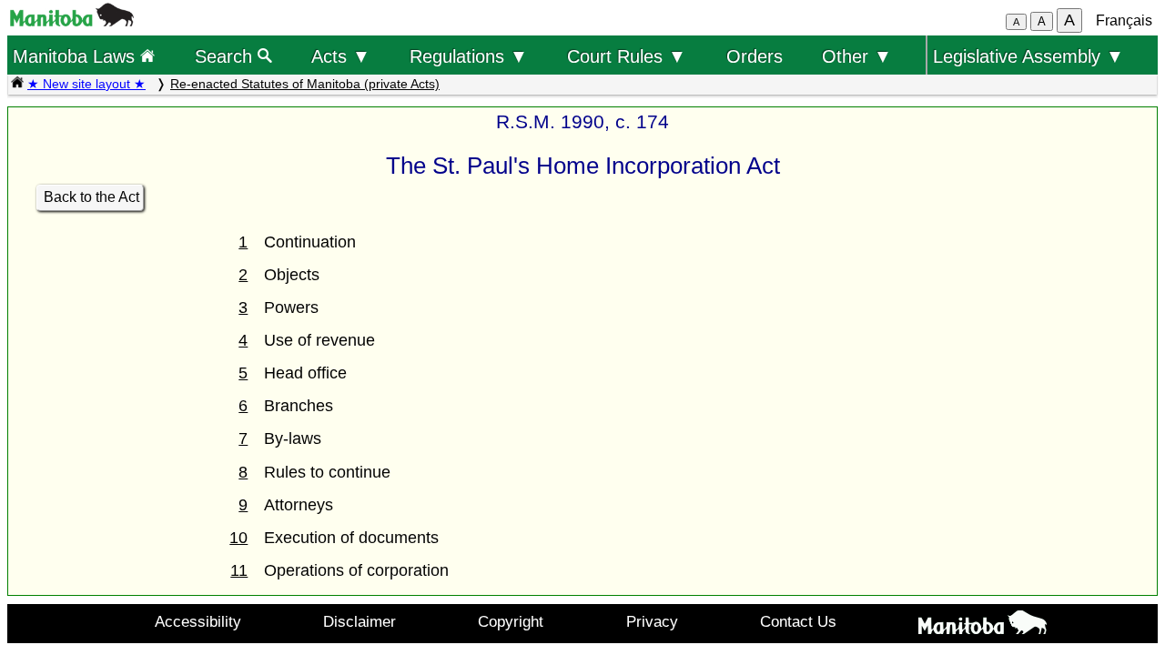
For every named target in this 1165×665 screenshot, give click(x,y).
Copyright (510, 621)
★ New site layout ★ (86, 83)
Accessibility (198, 621)
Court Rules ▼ (626, 55)
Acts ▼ (340, 55)
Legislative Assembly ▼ (1028, 55)
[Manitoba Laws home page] (17, 83)
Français (1124, 20)
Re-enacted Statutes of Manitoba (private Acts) (305, 83)
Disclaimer (359, 621)
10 (238, 538)
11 (239, 570)
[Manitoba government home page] (72, 21)
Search (226, 55)
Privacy (652, 621)
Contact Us (798, 621)
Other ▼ (857, 55)
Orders (754, 55)
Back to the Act (91, 197)
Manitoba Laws (76, 55)
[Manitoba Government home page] (982, 626)
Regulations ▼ (469, 55)
